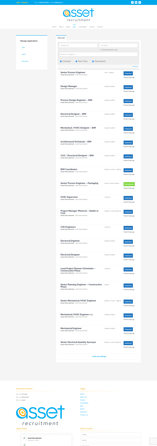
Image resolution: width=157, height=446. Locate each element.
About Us (83, 397)
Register (25, 2)
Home (82, 394)
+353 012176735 (44, 2)
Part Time (82, 61)
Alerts (82, 409)
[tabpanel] (98, 201)
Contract (66, 61)
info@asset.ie (58, 2)
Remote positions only (109, 50)
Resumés (83, 412)
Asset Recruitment (34, 438)
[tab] (61, 37)
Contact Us (84, 415)
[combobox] (98, 54)
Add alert (135, 66)
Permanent (100, 61)
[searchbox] (98, 54)
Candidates (84, 403)
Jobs (81, 406)
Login (18, 2)
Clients (82, 400)
